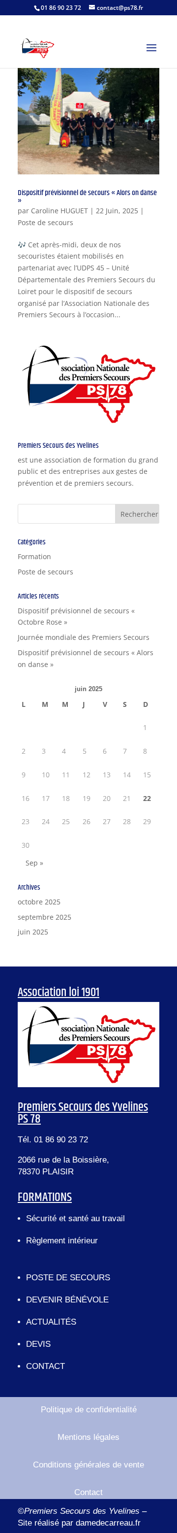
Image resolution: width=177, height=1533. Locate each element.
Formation (34, 556)
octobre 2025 (39, 901)
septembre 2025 (44, 917)
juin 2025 (33, 931)
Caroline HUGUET (59, 210)
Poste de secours (45, 222)
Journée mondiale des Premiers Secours (83, 637)
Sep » (34, 862)
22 (147, 798)
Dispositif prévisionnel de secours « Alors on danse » (87, 197)
